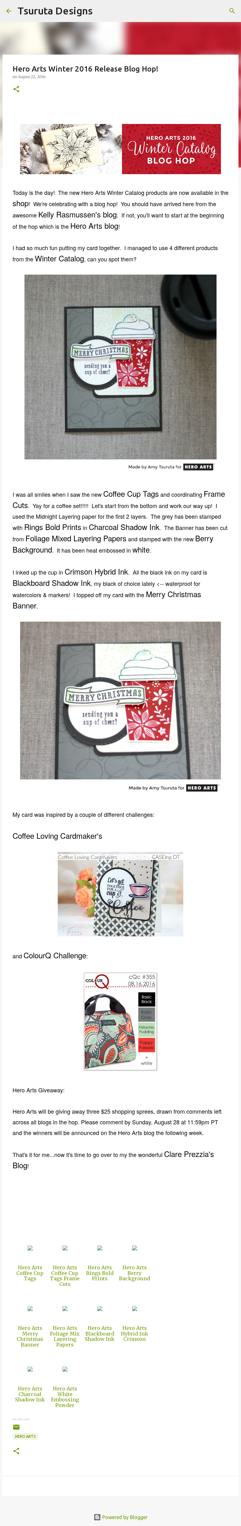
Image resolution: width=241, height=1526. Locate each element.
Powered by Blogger (124, 1517)
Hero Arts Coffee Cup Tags (30, 1273)
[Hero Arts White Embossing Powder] (64, 1370)
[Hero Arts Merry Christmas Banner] (30, 1309)
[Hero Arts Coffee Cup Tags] (30, 1248)
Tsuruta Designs (55, 10)
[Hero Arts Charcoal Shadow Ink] (30, 1370)
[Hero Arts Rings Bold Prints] (99, 1248)
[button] (16, 89)
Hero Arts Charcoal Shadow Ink (30, 1394)
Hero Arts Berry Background (134, 1273)
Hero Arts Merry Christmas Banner (30, 1336)
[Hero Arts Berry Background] (134, 1248)
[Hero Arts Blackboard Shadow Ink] (99, 1309)
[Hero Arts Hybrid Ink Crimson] (134, 1309)
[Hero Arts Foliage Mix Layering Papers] (64, 1309)
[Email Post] (16, 1429)
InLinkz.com (21, 1419)
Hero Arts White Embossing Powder (65, 1396)
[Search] (101, 11)
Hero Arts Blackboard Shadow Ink (100, 1333)
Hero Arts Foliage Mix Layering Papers (65, 1336)
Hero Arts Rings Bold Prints (100, 1273)
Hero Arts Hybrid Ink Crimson (134, 1333)
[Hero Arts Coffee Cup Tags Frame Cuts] (64, 1248)
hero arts (25, 1436)
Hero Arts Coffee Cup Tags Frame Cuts (65, 1275)
